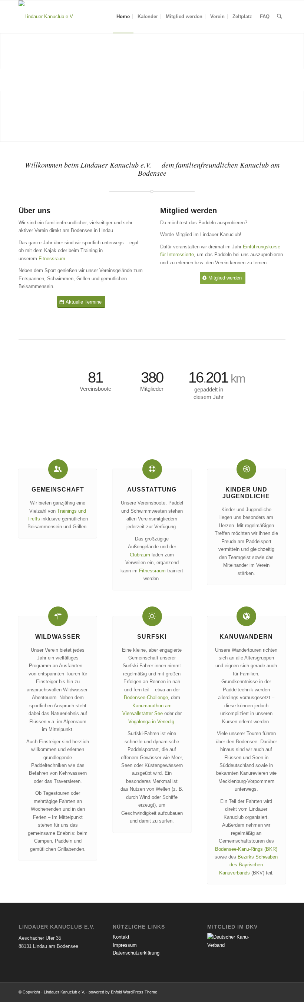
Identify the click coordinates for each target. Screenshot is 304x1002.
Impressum (125, 945)
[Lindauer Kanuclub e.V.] (46, 16)
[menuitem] (123, 16)
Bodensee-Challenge (146, 697)
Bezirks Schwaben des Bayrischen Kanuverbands (248, 865)
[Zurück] (6, 80)
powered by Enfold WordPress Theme (123, 992)
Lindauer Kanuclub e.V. (64, 992)
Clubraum (140, 555)
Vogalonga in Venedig (151, 721)
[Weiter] (297, 80)
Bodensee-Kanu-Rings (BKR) (246, 849)
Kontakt (121, 937)
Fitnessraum (52, 258)
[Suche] (279, 16)
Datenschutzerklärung (136, 953)
